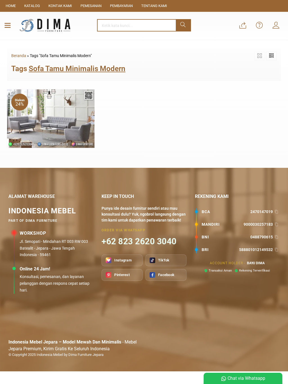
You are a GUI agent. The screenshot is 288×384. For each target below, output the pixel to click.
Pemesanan (91, 6)
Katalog (32, 6)
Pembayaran (121, 6)
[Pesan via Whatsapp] (242, 26)
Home (11, 6)
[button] (183, 25)
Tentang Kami (154, 6)
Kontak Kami (60, 6)
